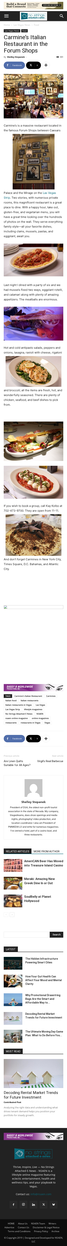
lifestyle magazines (33, 709)
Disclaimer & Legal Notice (46, 1227)
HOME (11, 1223)
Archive (55, 1231)
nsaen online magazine (16, 718)
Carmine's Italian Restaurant (28, 696)
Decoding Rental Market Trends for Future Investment (31, 1094)
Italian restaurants (29, 700)
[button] (6, 16)
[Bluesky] (53, 1204)
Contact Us (23, 1227)
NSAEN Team (38, 1223)
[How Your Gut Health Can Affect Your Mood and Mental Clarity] (13, 981)
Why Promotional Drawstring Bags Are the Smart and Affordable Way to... (42, 999)
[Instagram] (23, 1204)
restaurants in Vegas (30, 722)
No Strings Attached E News (18, 713)
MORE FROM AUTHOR (47, 851)
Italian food (11, 700)
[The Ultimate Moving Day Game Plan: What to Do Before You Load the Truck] (13, 1036)
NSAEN (39, 713)
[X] (43, 1204)
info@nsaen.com (41, 1194)
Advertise (9, 1227)
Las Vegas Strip (12, 709)
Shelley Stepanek (16, 56)
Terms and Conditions (19, 1231)
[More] (46, 65)
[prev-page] (6, 914)
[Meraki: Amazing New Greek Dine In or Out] (13, 883)
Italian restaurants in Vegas (18, 704)
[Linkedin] (33, 1204)
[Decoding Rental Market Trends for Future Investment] (13, 1018)
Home (7, 24)
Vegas (47, 722)
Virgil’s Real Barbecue (50, 761)
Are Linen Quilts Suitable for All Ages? (17, 763)
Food (36, 24)
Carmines (50, 696)
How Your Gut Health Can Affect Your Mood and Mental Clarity (43, 980)
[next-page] (12, 914)
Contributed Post (12, 1102)
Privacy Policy (41, 1231)
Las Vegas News (22, 24)
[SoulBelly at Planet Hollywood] (13, 901)
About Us (23, 1223)
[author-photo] (33, 796)
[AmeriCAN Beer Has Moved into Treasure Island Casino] (13, 865)
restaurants (11, 722)
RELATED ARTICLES (17, 851)
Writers (52, 1223)
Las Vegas (40, 704)
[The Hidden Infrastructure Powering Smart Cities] (13, 963)
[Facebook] (13, 1204)
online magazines (40, 718)
